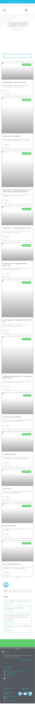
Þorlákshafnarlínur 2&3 (9, 454)
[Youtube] (25, 694)
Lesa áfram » (6, 91)
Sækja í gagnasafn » (9, 603)
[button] (26, 10)
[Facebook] (20, 694)
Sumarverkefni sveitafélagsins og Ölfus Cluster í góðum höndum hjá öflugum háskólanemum (17, 191)
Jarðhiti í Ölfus (7, 488)
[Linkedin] (30, 694)
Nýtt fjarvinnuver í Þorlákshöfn (12, 136)
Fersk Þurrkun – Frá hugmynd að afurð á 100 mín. (17, 228)
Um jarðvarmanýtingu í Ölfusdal (12, 417)
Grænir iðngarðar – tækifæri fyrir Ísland (14, 82)
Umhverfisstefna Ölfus (9, 526)
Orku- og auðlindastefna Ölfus (12, 564)
